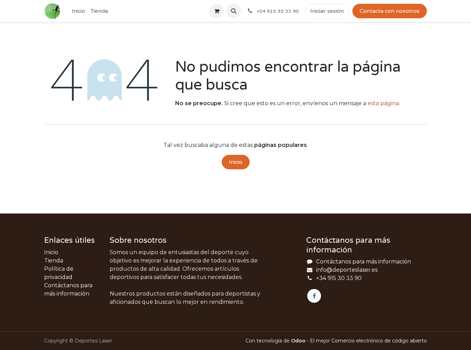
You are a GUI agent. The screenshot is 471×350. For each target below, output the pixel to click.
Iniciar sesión (327, 11)
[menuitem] (78, 11)
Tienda (53, 260)
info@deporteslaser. (344, 270)
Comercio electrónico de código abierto (379, 341)
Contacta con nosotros (390, 11)
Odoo (299, 341)
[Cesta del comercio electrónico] (216, 11)
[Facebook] (314, 296)
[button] (234, 11)
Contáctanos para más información (363, 261)
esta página (383, 103)
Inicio (235, 162)
